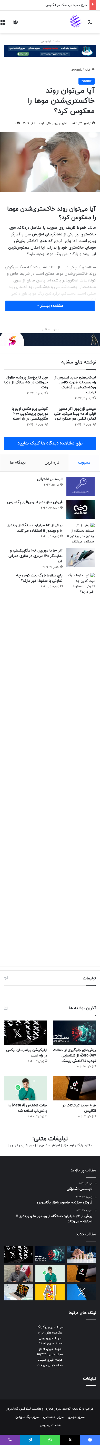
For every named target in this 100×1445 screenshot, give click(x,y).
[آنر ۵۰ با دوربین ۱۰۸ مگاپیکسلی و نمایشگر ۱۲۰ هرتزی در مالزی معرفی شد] (80, 557)
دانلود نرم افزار (50, 329)
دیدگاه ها (18, 462)
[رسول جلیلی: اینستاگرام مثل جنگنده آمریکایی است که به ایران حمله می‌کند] (18, 1273)
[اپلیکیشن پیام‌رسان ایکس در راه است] (25, 1033)
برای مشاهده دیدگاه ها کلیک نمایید (50, 443)
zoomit (76, 70)
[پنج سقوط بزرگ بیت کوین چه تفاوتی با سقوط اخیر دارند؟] (80, 767)
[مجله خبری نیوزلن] (76, 22)
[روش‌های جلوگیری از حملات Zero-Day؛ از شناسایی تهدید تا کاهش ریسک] (74, 1033)
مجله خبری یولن (50, 1338)
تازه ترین (52, 462)
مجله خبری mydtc (50, 1354)
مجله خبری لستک (50, 1343)
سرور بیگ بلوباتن (27, 1417)
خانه (88, 70)
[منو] (2, 24)
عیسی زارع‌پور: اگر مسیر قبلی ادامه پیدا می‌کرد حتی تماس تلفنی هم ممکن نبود (75, 413)
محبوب (84, 462)
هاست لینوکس (50, 41)
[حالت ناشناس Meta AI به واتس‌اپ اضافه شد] (25, 1088)
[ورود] (15, 24)
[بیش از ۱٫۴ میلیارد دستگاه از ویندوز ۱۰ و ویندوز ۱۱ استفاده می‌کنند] (80, 534)
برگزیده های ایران (50, 1332)
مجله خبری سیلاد (50, 1360)
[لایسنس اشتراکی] (80, 486)
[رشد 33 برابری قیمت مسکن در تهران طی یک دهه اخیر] (81, 1254)
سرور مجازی (53, 1408)
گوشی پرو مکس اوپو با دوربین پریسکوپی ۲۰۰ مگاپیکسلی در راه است (30, 413)
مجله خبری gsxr (50, 1349)
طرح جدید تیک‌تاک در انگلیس (66, 5)
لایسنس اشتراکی (50, 479)
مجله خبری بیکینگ (50, 1327)
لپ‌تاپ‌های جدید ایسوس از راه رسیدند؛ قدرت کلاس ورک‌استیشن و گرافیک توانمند (75, 385)
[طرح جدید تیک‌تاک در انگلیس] (74, 1088)
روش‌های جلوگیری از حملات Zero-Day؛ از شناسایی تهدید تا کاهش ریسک (74, 1055)
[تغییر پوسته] (89, 24)
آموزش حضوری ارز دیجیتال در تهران (35, 1145)
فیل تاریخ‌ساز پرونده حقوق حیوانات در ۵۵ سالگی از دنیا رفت (26, 382)
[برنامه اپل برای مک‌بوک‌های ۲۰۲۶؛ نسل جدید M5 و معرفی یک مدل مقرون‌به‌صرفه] (18, 1292)
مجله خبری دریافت (50, 1365)
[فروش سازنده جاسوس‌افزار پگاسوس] (80, 509)
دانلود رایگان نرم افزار (77, 1145)
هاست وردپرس (50, 1425)
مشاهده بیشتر (51, 305)
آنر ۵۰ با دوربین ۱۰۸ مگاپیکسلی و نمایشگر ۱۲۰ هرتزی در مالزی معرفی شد (35, 556)
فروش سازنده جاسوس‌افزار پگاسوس (35, 502)
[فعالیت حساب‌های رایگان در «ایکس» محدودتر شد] (81, 1292)
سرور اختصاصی (53, 1417)
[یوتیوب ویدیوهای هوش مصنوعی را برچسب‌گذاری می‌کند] (50, 1292)
